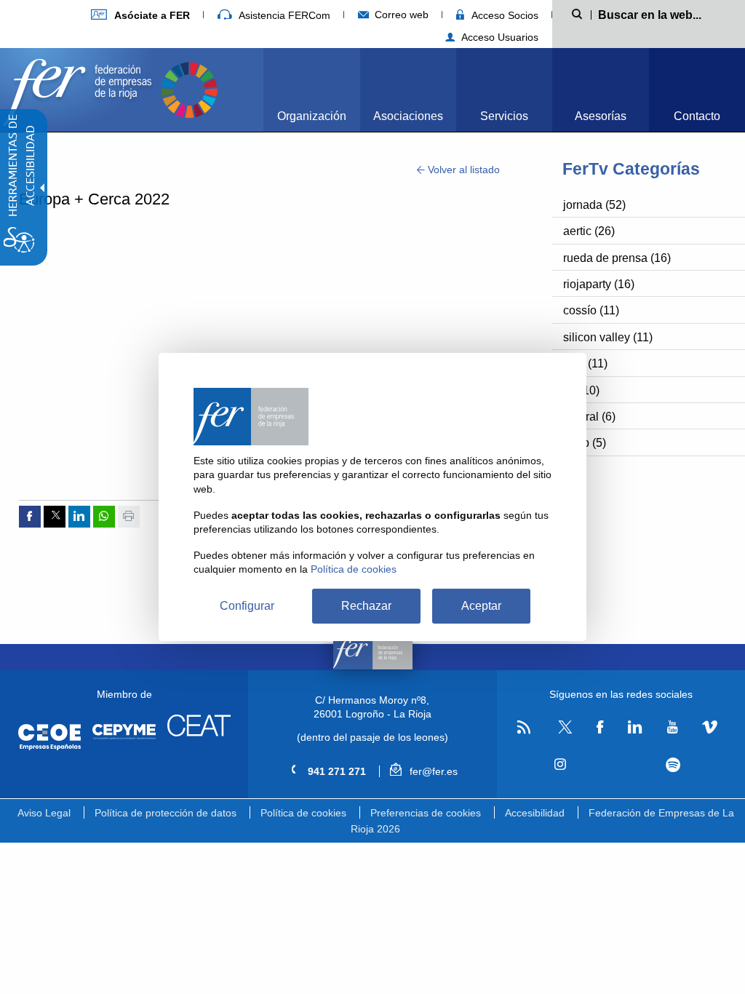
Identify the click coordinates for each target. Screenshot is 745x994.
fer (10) (581, 390)
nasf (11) (585, 363)
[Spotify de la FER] (672, 765)
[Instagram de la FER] (560, 765)
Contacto (697, 116)
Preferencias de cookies (425, 813)
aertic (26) (589, 231)
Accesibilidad (535, 813)
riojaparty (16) (598, 284)
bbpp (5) (584, 443)
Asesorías (600, 116)
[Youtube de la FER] (672, 727)
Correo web (400, 14)
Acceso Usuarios (498, 37)
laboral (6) (589, 416)
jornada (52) (594, 205)
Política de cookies (303, 813)
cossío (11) (591, 310)
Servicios (504, 116)
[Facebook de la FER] (600, 727)
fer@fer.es (432, 771)
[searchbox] (663, 14)
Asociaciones (408, 116)
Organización (311, 116)
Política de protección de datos (165, 813)
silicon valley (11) (608, 337)
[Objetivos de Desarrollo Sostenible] (189, 88)
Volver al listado (462, 169)
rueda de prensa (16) (617, 258)
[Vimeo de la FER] (710, 727)
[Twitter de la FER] (563, 731)
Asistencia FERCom (283, 15)
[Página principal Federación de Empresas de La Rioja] (80, 88)
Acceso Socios (503, 15)
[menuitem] (140, 15)
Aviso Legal (44, 813)
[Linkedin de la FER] (635, 727)
